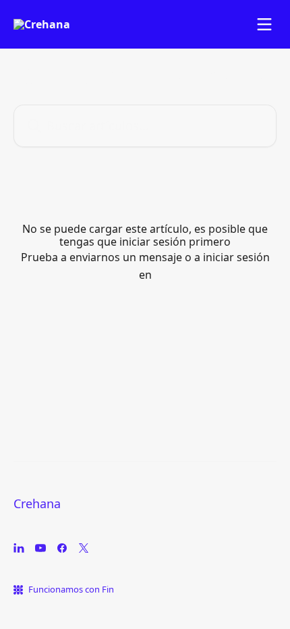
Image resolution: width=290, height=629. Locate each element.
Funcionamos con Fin (71, 589)
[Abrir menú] (264, 24)
